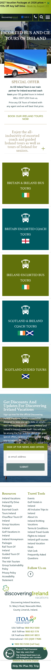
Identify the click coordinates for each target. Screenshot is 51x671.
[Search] (41, 17)
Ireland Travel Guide (38, 532)
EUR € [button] (26, 17)
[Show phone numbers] (35, 17)
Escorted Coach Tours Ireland (10, 512)
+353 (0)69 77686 (32, 639)
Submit (24, 467)
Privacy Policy (9, 573)
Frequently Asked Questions (37, 557)
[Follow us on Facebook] (30, 574)
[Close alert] (48, 3)
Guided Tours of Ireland (10, 556)
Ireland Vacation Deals (36, 545)
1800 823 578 (32, 632)
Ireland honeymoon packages (12, 541)
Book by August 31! (38, 6)
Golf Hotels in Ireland (35, 504)
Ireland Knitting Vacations (36, 523)
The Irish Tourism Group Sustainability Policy (12, 565)
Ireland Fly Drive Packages (10, 504)
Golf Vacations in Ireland (11, 534)
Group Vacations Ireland (11, 526)
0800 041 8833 (32, 635)
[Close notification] (44, 648)
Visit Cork (33, 551)
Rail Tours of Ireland (8, 549)
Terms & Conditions (38, 528)
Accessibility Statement (8, 578)
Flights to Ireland (36, 536)
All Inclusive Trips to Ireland (38, 512)
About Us (33, 517)
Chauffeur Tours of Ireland (12, 519)
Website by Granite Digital (26, 660)
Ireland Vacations (11, 498)
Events (31, 498)
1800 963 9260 (32, 628)
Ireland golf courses (38, 540)
